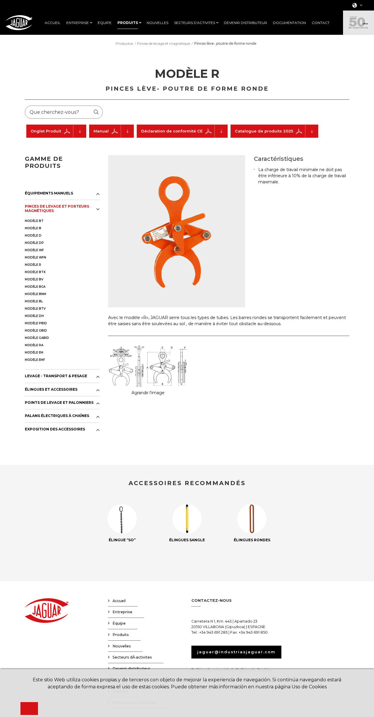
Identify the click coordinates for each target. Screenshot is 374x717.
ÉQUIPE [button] (105, 23)
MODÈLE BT (34, 221)
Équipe (119, 623)
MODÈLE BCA (35, 287)
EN (355, 23)
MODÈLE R (33, 265)
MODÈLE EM (34, 352)
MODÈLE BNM (35, 294)
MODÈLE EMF (35, 360)
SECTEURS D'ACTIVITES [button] (194, 23)
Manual (101, 131)
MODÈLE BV (34, 279)
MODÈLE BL (34, 301)
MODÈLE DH (34, 316)
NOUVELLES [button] (157, 23)
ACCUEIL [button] (52, 23)
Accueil (119, 601)
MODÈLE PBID (36, 323)
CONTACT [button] (321, 23)
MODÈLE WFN (35, 257)
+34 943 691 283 (213, 632)
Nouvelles (121, 646)
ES (355, 15)
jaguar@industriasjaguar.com (236, 651)
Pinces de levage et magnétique (163, 43)
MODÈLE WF (34, 250)
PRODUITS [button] (127, 23)
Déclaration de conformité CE (171, 131)
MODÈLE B (33, 228)
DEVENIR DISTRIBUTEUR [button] (245, 23)
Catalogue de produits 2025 (264, 131)
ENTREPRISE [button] (77, 23)
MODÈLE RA (34, 345)
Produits (120, 634)
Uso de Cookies (309, 687)
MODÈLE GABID (37, 338)
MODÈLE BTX (35, 272)
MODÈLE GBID (36, 330)
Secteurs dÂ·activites (132, 657)
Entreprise (122, 612)
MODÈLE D (33, 235)
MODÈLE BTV (35, 309)
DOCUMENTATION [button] (289, 23)
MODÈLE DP (34, 243)
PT (355, 38)
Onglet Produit (46, 131)
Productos (124, 43)
